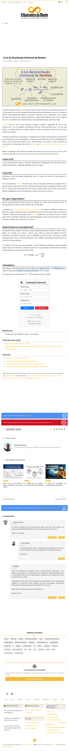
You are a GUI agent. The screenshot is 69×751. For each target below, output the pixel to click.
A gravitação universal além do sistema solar (22, 361)
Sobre (12, 699)
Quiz (35, 649)
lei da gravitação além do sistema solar (27, 209)
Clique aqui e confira (34, 679)
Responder (52, 537)
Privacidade (10, 2)
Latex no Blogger (32, 728)
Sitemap (20, 699)
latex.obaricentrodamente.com (50, 508)
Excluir (61, 537)
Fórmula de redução (54, 730)
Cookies (24, 2)
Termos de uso (36, 378)
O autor (28, 699)
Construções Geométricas (52, 638)
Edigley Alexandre (18, 522)
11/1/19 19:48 (22, 545)
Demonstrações (8, 642)
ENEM (53, 649)
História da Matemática (31, 638)
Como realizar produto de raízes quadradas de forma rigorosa (12, 728)
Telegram (27, 415)
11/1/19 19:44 (14, 524)
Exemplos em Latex (33, 725)
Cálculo (6, 638)
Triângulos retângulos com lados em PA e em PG (12, 719)
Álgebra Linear (19, 653)
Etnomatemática (8, 653)
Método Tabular (53, 714)
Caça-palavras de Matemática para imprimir (13, 711)
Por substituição (53, 717)
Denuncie (30, 2)
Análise (40, 646)
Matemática (32, 642)
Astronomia (10, 429)
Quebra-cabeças (27, 646)
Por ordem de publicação (34, 710)
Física (18, 429)
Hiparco (5, 124)
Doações (55, 699)
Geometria (13, 638)
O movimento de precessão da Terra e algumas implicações (27, 366)
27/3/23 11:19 (14, 568)
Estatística (7, 649)
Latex (62, 699)
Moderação (18, 2)
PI (13, 646)
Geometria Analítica (42, 642)
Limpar (42, 308)
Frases (48, 649)
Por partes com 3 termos (55, 733)
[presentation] (11, 245)
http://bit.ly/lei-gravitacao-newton (18, 343)
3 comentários (26, 61)
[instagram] (62, 2)
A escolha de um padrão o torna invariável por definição (34, 484)
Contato (3, 2)
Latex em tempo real (33, 723)
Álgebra (21, 638)
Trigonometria (54, 642)
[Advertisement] (35, 40)
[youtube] (59, 2)
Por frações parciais (54, 720)
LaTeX (30, 649)
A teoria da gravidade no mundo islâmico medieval (56, 484)
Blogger (53, 744)
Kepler (33, 144)
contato (36, 422)
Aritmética (55, 646)
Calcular (28, 308)
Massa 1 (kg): (25, 287)
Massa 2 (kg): (25, 293)
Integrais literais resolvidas (56, 727)
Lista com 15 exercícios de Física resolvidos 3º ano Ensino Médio (13, 485)
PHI (34, 646)
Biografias (47, 646)
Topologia (41, 649)
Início (6, 699)
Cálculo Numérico (17, 649)
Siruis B (34, 214)
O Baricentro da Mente (27, 744)
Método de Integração (21, 642)
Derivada (18, 646)
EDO (25, 649)
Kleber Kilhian (10, 376)
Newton (19, 184)
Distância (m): (25, 300)
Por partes (51, 712)
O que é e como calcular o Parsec (17, 358)
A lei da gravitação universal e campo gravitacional (24, 364)
